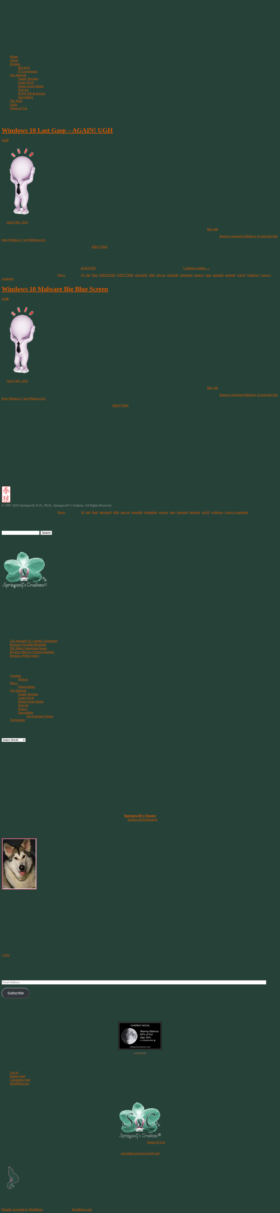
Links (13, 104)
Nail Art (23, 90)
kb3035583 (88, 268)
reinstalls (172, 275)
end (88, 275)
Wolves (23, 679)
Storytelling (25, 97)
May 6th (212, 229)
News (61, 275)
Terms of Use (18, 108)
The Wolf (16, 101)
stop (208, 275)
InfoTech (24, 67)
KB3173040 (99, 247)
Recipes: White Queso (24, 655)
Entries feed (17, 1076)
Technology (17, 720)
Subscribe (15, 993)
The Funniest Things (39, 716)
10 (82, 275)
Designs (15, 64)
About (14, 60)
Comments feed (20, 1080)
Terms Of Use (156, 1142)
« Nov (6, 955)
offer (152, 275)
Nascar (22, 709)
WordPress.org (19, 1083)
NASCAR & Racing (31, 93)
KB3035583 (107, 275)
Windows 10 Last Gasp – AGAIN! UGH (57, 130)
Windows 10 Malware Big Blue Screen (55, 289)
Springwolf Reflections (142, 819)
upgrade (230, 275)
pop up (160, 275)
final (95, 275)
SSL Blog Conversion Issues (28, 648)
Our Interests (18, 75)
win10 (241, 275)
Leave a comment (236, 512)
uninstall (218, 275)
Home (14, 56)
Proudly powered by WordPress (22, 1209)
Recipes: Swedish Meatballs (28, 644)
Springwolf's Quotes (140, 816)
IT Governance (28, 71)
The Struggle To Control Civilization (33, 641)
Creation (15, 675)
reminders (186, 275)
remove (199, 275)
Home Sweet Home (31, 86)
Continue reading (196, 268)
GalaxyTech (26, 82)
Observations (26, 686)
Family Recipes (28, 78)
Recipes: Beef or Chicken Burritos (32, 652)
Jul (5, 140)
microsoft (141, 275)
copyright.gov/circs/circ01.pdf (140, 1153)
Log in (14, 1072)
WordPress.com (82, 1209)
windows (253, 275)
